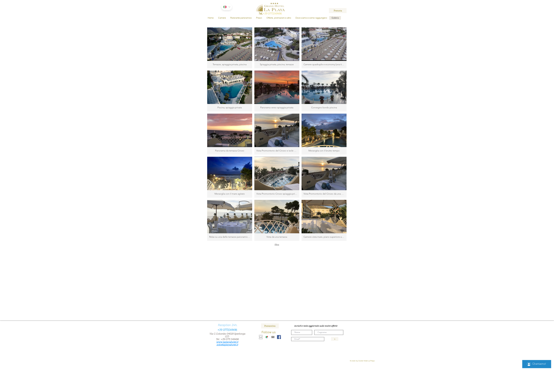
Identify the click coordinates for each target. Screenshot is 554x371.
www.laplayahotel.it (227, 342)
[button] (229, 47)
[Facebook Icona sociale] (279, 337)
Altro (277, 244)
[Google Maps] (267, 337)
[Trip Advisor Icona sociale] (273, 337)
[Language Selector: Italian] (226, 7)
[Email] (261, 337)
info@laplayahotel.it (227, 345)
